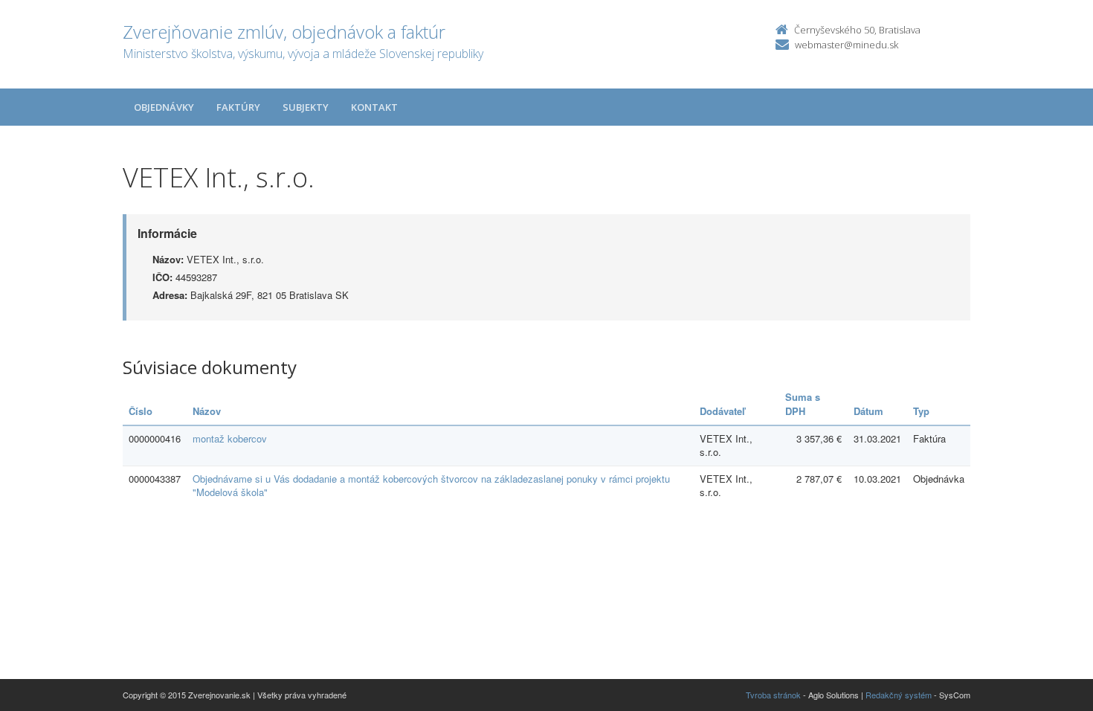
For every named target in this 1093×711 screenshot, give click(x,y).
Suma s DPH (802, 404)
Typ (921, 411)
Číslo (140, 411)
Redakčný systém (898, 695)
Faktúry (238, 107)
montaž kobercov (230, 438)
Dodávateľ (722, 411)
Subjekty (306, 107)
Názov (207, 411)
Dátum (868, 411)
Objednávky (164, 107)
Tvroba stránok (773, 695)
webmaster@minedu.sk (846, 44)
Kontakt (374, 107)
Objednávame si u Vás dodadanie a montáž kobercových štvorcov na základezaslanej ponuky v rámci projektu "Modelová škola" (431, 486)
